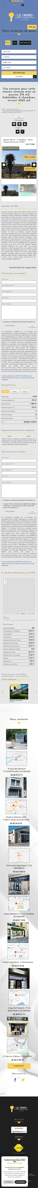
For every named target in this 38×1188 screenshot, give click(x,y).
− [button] (5, 583)
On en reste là (20, 1158)
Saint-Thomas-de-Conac (13, 109)
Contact (19, 1066)
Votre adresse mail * (7, 285)
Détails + (14, 391)
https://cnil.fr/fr (16, 355)
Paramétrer (9, 1182)
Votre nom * (5, 279)
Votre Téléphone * (6, 291)
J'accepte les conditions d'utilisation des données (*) (19, 322)
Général (5, 391)
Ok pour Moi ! (20, 1182)
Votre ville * (4, 298)
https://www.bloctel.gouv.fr (8, 367)
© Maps (23, 613)
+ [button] (5, 580)
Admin (33, 1175)
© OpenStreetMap (31, 613)
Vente (8, 42)
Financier (25, 391)
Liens (30, 1175)
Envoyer (32, 326)
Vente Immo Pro (25, 42)
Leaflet (17, 613)
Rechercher (19, 73)
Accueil (3, 109)
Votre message (6, 304)
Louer (15, 42)
